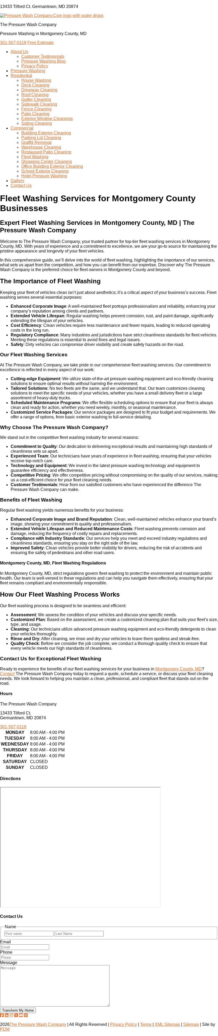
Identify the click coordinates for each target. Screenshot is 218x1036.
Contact (7, 673)
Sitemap (191, 1024)
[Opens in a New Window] (2, 1015)
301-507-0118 (13, 42)
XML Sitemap (167, 1024)
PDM (5, 1029)
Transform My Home (18, 1010)
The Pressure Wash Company (38, 1024)
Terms (146, 1024)
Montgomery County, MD (178, 669)
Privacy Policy (123, 1024)
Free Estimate (40, 42)
